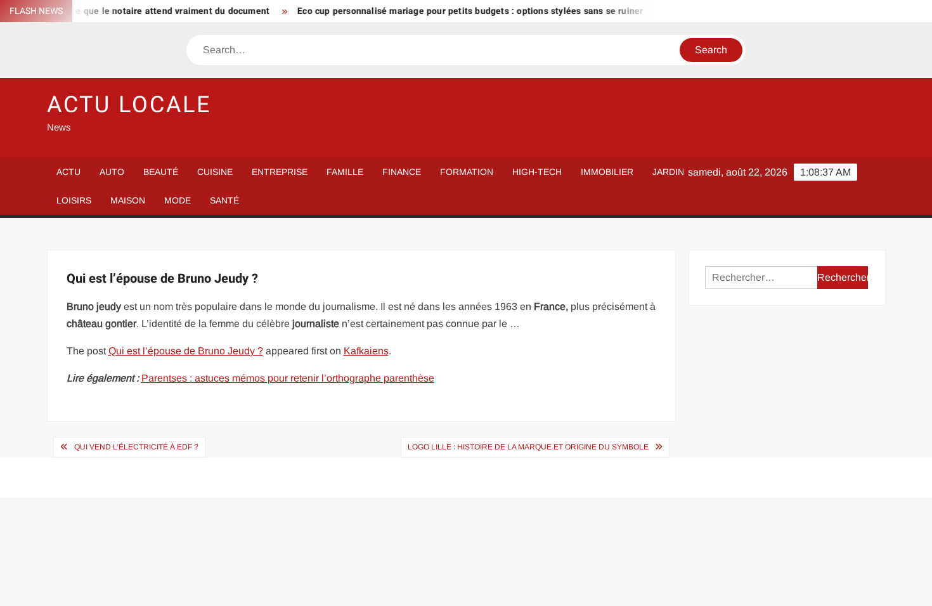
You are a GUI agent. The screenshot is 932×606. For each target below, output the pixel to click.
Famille (345, 172)
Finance (401, 172)
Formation (466, 172)
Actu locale (129, 105)
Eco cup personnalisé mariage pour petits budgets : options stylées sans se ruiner (461, 11)
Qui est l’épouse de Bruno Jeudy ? (185, 350)
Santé (224, 200)
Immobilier (607, 172)
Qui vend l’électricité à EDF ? (136, 446)
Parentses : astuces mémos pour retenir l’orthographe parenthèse (287, 378)
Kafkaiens (366, 350)
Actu (68, 172)
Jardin (668, 172)
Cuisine (215, 172)
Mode (177, 200)
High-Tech (537, 172)
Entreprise (279, 172)
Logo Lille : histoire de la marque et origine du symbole (528, 446)
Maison (127, 200)
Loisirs (73, 200)
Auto (112, 172)
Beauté (160, 172)
